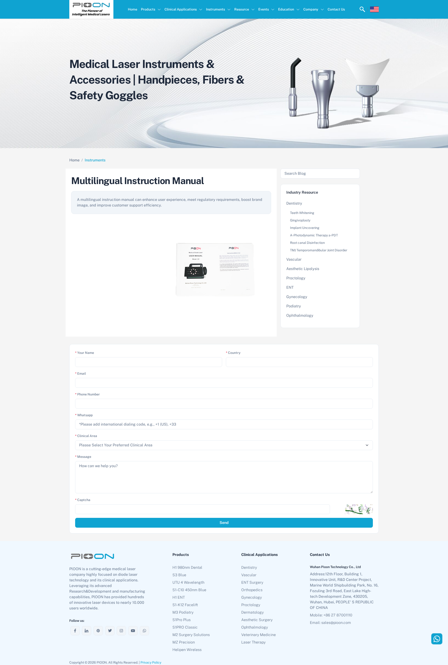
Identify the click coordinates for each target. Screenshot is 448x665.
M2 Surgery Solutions (191, 635)
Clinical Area (86, 436)
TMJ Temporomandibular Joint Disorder (318, 250)
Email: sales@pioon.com (330, 622)
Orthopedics (251, 590)
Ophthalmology (299, 315)
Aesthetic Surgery (257, 620)
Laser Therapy (253, 642)
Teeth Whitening (302, 213)
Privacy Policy (150, 662)
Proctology (295, 278)
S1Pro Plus (181, 620)
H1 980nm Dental (187, 567)
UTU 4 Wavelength (188, 582)
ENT (290, 287)
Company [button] (310, 9)
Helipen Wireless (187, 649)
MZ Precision (183, 642)
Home (74, 160)
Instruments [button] (215, 9)
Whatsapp (84, 415)
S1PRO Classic (185, 627)
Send (224, 522)
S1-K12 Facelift (185, 605)
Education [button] (286, 9)
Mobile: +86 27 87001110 (331, 615)
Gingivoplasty (300, 220)
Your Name (84, 353)
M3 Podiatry (182, 612)
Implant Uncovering (304, 228)
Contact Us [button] (336, 9)
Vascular (293, 259)
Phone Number (87, 394)
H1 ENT (178, 597)
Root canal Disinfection (307, 243)
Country (233, 353)
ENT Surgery (252, 582)
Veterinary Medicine (258, 635)
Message (83, 457)
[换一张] (359, 509)
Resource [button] (241, 9)
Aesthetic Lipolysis (302, 269)
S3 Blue (179, 575)
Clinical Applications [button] (180, 9)
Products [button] (148, 9)
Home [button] (132, 9)
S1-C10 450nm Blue (189, 590)
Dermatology (252, 612)
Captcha (82, 500)
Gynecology (296, 297)
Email (80, 373)
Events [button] (263, 9)
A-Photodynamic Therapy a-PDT (314, 235)
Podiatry (293, 306)
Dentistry (294, 203)
